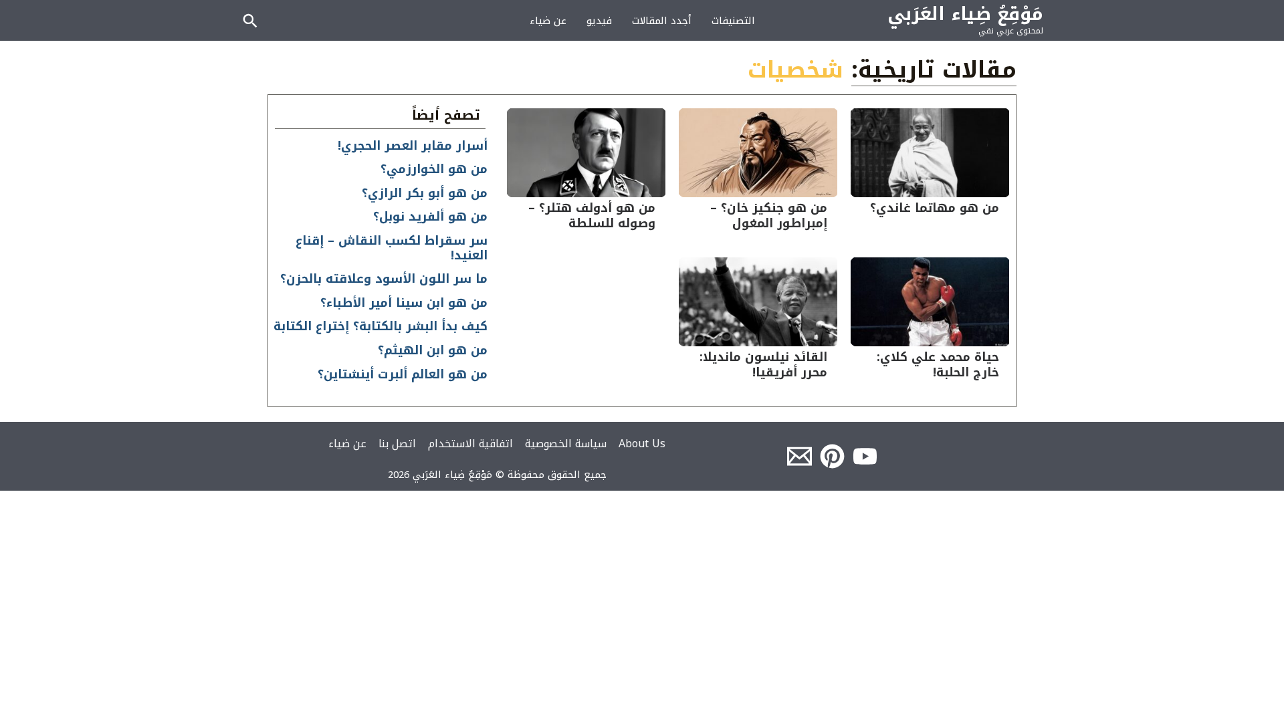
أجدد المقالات (661, 20)
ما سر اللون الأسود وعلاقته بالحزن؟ (384, 278)
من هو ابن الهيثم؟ (433, 350)
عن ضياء (548, 20)
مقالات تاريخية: (933, 70)
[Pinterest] (832, 456)
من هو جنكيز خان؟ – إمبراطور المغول (768, 216)
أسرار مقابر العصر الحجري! (413, 145)
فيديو (599, 20)
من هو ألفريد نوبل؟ (430, 216)
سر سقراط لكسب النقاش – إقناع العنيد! (392, 248)
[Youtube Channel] (865, 456)
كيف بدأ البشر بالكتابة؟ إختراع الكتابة (381, 326)
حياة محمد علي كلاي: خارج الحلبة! (938, 365)
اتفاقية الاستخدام (470, 443)
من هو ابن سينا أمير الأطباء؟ (404, 302)
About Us (642, 443)
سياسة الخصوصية (566, 443)
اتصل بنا (397, 443)
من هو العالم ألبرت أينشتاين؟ (403, 374)
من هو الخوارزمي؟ (434, 169)
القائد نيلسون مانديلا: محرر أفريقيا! (763, 365)
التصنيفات (733, 20)
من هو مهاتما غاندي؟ (934, 208)
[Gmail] (799, 456)
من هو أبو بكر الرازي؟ (425, 193)
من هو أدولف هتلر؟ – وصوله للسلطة (591, 216)
